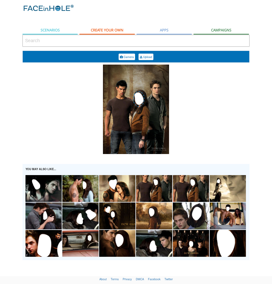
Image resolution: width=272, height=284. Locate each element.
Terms (115, 279)
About (103, 279)
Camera (128, 57)
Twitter (168, 279)
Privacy (127, 279)
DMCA (140, 279)
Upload (147, 57)
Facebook (154, 279)
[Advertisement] (177, 13)
